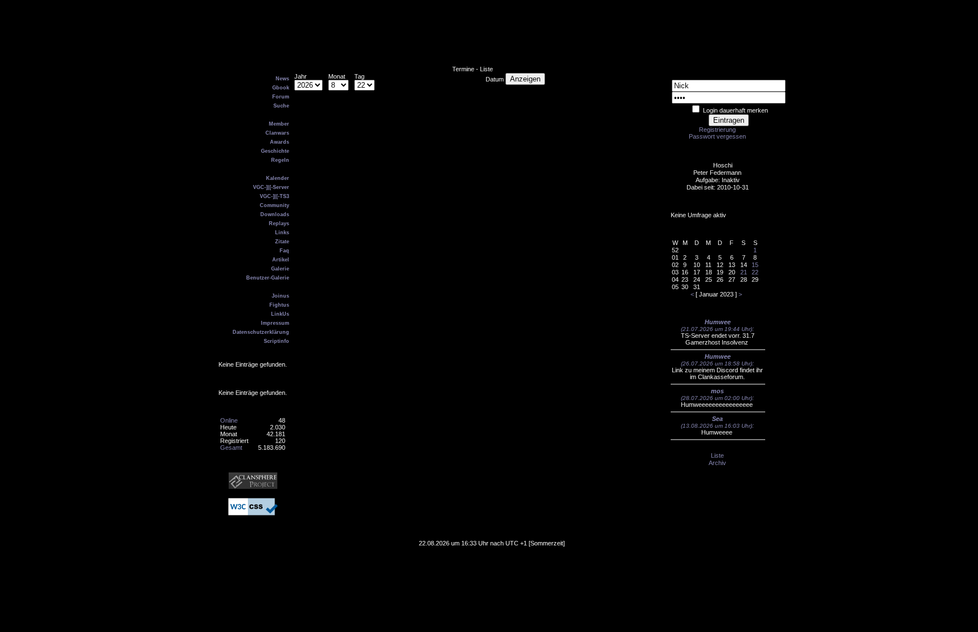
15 (755, 264)
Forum (280, 97)
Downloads (274, 214)
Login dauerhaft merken (735, 110)
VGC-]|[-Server (271, 187)
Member (279, 124)
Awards (279, 142)
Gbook (280, 88)
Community (274, 205)
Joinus (280, 296)
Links (282, 232)
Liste (717, 455)
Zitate (282, 241)
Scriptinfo (276, 341)
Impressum (275, 323)
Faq (284, 250)
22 (755, 272)
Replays (279, 223)
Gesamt (231, 447)
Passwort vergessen (717, 136)
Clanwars (277, 133)
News (282, 78)
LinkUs (280, 314)
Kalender (277, 178)
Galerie (280, 269)
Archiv (717, 462)
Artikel (280, 260)
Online (229, 420)
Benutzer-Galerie (267, 278)
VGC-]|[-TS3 (274, 196)
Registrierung (717, 129)
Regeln (280, 160)
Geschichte (275, 151)
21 (743, 272)
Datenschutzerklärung (261, 332)
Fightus (279, 305)
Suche (281, 106)
